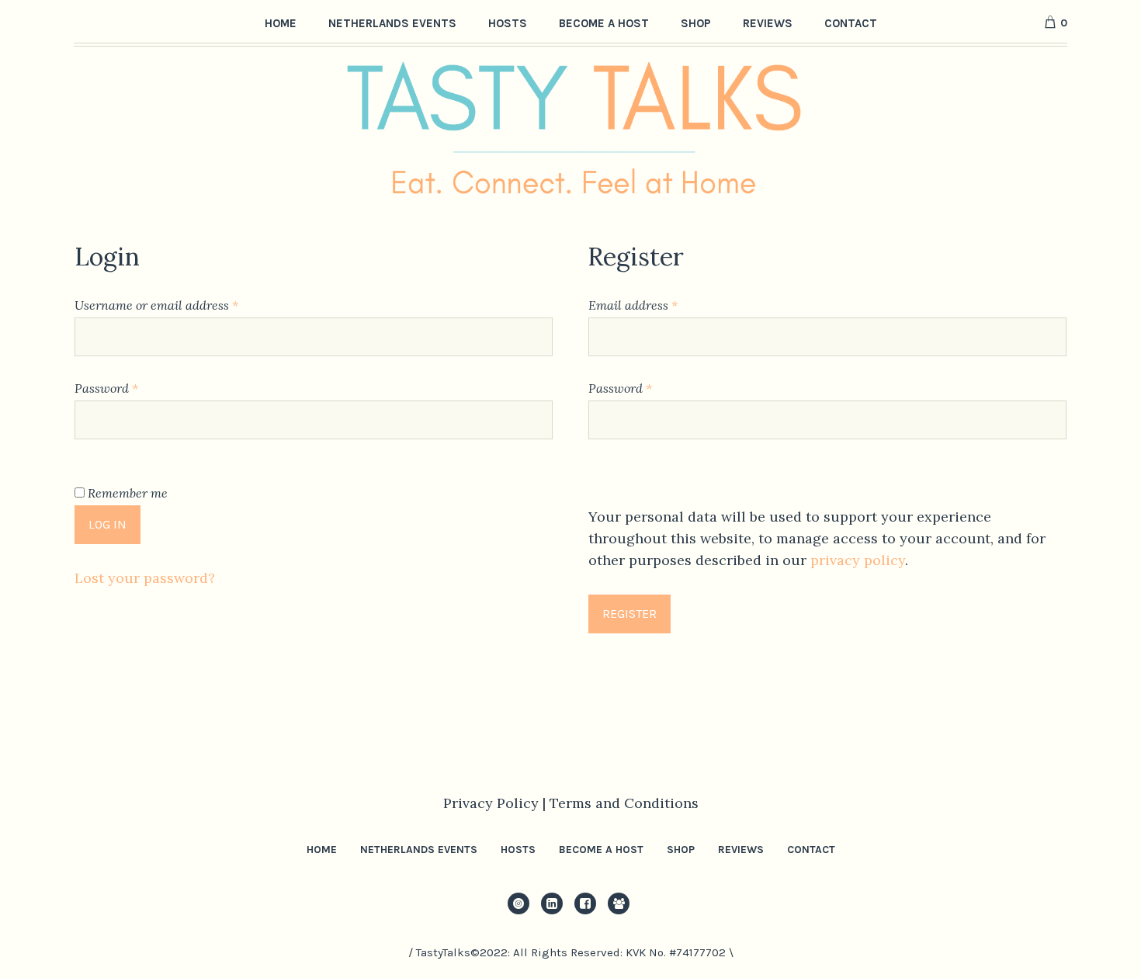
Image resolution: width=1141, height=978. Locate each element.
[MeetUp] (618, 903)
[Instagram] (518, 903)
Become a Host (601, 849)
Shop (681, 849)
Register (629, 613)
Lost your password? (145, 578)
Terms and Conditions (624, 803)
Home (322, 849)
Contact (811, 849)
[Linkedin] (552, 903)
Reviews (741, 849)
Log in (107, 524)
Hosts (518, 849)
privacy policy (857, 560)
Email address (657, 305)
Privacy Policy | (496, 803)
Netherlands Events (418, 849)
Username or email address (181, 305)
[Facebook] (585, 903)
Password (131, 388)
